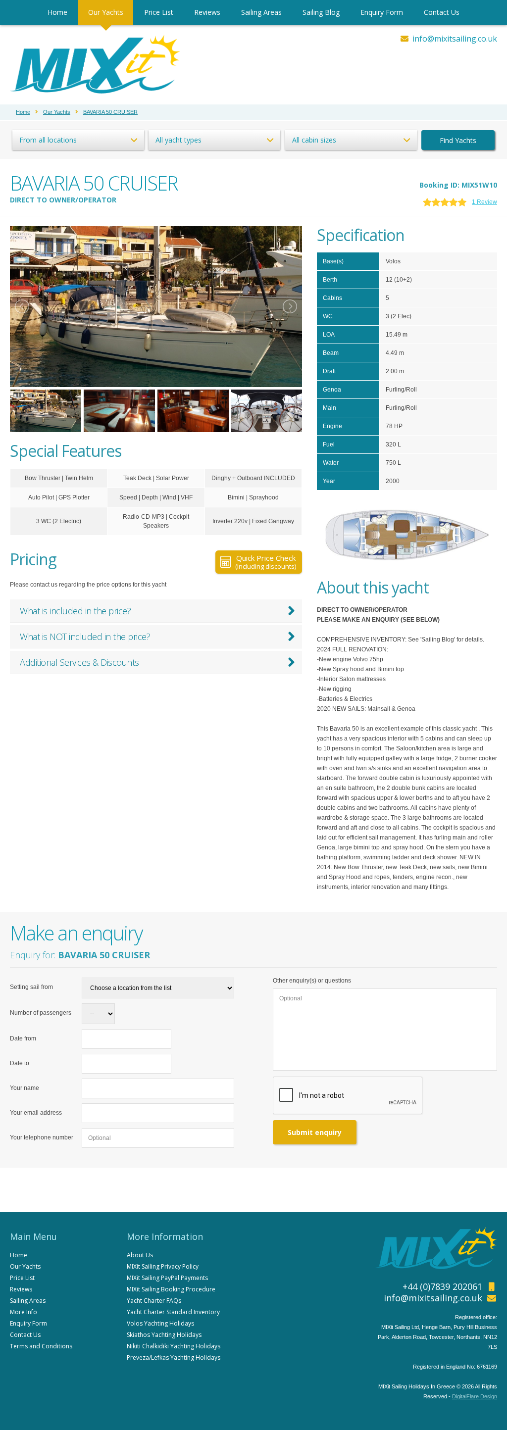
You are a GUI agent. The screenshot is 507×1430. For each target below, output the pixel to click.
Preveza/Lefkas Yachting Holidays (173, 1357)
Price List (158, 12)
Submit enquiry (315, 1132)
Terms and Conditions (41, 1346)
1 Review (484, 202)
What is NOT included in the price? (85, 636)
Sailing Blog (321, 12)
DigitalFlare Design (474, 1396)
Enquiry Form (381, 12)
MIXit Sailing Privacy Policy (163, 1266)
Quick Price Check (265, 562)
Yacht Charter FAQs (154, 1300)
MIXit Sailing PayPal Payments (167, 1278)
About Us (140, 1255)
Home (57, 12)
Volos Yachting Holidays (160, 1323)
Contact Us (441, 12)
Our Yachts (105, 12)
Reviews (207, 12)
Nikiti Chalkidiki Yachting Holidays (173, 1346)
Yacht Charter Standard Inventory (173, 1312)
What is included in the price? (75, 611)
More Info (23, 1312)
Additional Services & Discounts (79, 662)
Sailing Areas (261, 12)
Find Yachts (458, 140)
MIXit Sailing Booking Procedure (171, 1289)
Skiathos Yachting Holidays (164, 1335)
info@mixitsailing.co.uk (454, 38)
